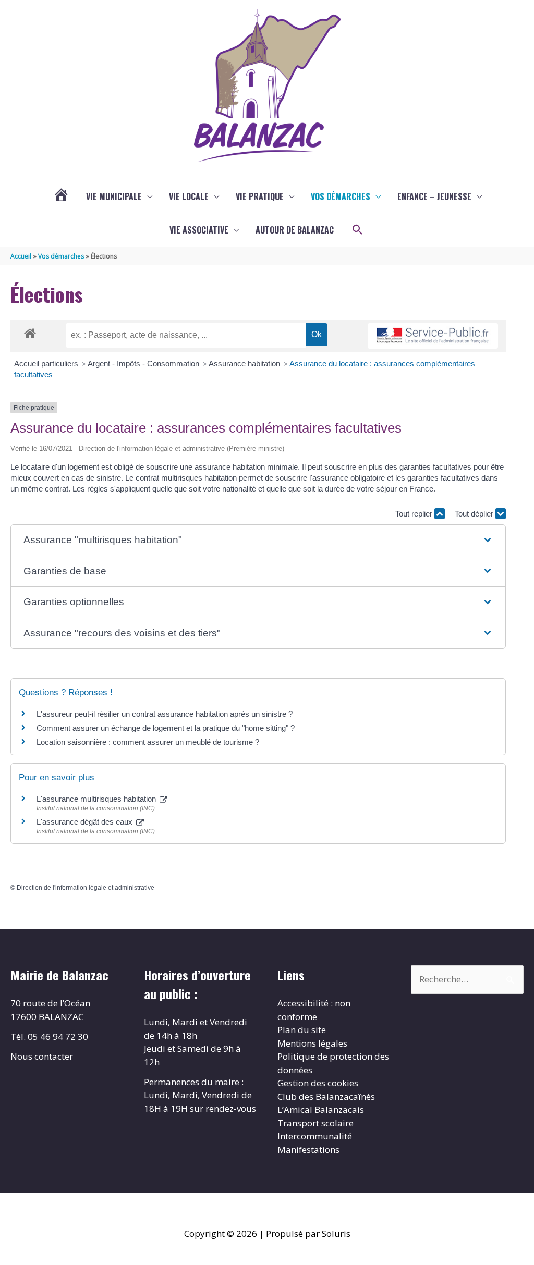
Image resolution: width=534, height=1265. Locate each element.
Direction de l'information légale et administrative (85, 887)
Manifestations (308, 1150)
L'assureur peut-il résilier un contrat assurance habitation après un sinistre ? (165, 713)
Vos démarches (340, 196)
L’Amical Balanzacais (320, 1109)
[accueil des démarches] (30, 331)
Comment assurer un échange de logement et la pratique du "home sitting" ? (166, 727)
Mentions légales (312, 1043)
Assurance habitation (245, 363)
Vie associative (198, 230)
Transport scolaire (315, 1123)
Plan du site (301, 1030)
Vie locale (189, 196)
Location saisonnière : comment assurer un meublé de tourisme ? (148, 742)
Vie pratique (260, 196)
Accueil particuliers (47, 363)
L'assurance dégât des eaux (86, 821)
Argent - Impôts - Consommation (144, 363)
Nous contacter (41, 1056)
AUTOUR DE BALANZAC (295, 230)
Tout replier (414, 513)
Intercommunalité (314, 1136)
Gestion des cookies (317, 1083)
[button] (358, 230)
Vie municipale (114, 196)
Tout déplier (475, 513)
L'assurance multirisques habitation (97, 798)
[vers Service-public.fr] (433, 336)
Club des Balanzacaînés (326, 1096)
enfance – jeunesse (434, 196)
